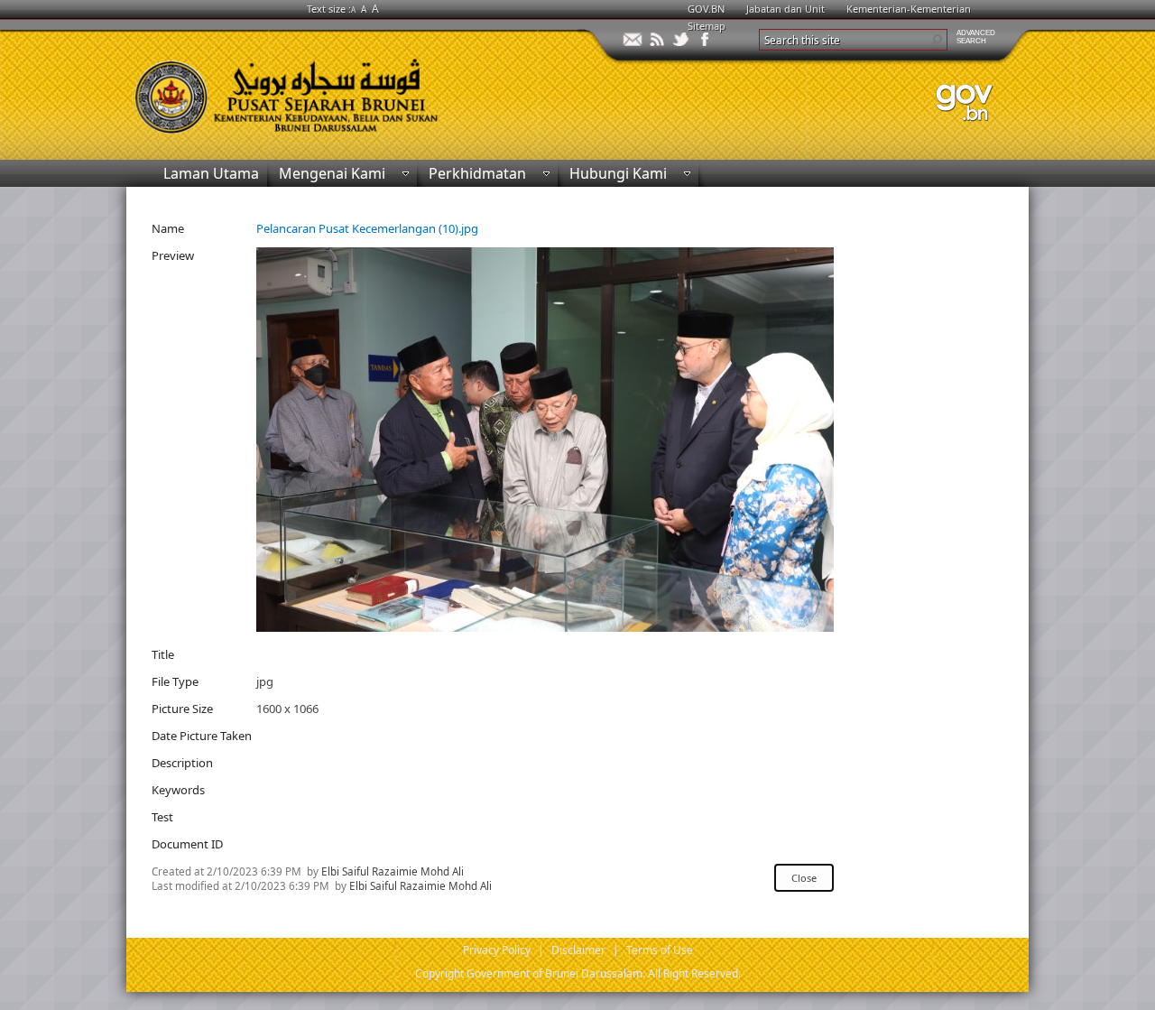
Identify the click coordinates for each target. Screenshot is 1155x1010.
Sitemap (706, 25)
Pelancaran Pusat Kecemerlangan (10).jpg (367, 228)
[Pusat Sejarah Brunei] (352, 88)
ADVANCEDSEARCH (975, 37)
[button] (937, 40)
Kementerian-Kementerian (908, 8)
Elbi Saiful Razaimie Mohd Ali (392, 871)
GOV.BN (706, 8)
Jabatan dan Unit (785, 8)
